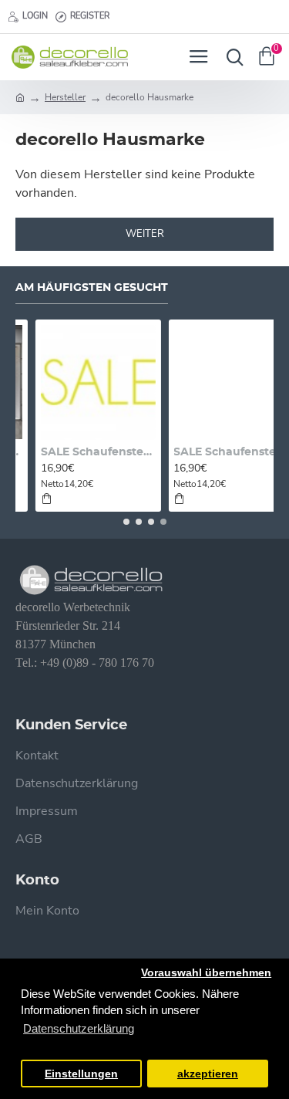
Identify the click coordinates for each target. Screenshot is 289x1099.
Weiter (145, 234)
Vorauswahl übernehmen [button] (206, 973)
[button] (126, 522)
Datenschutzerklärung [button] (78, 1028)
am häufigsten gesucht (91, 287)
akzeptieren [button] (207, 1074)
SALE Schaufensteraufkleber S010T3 (79, 452)
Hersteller (65, 97)
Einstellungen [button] (81, 1074)
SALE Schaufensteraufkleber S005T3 (212, 452)
